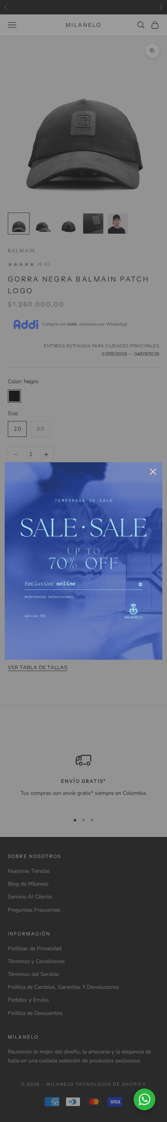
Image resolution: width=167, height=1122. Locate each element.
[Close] (153, 471)
